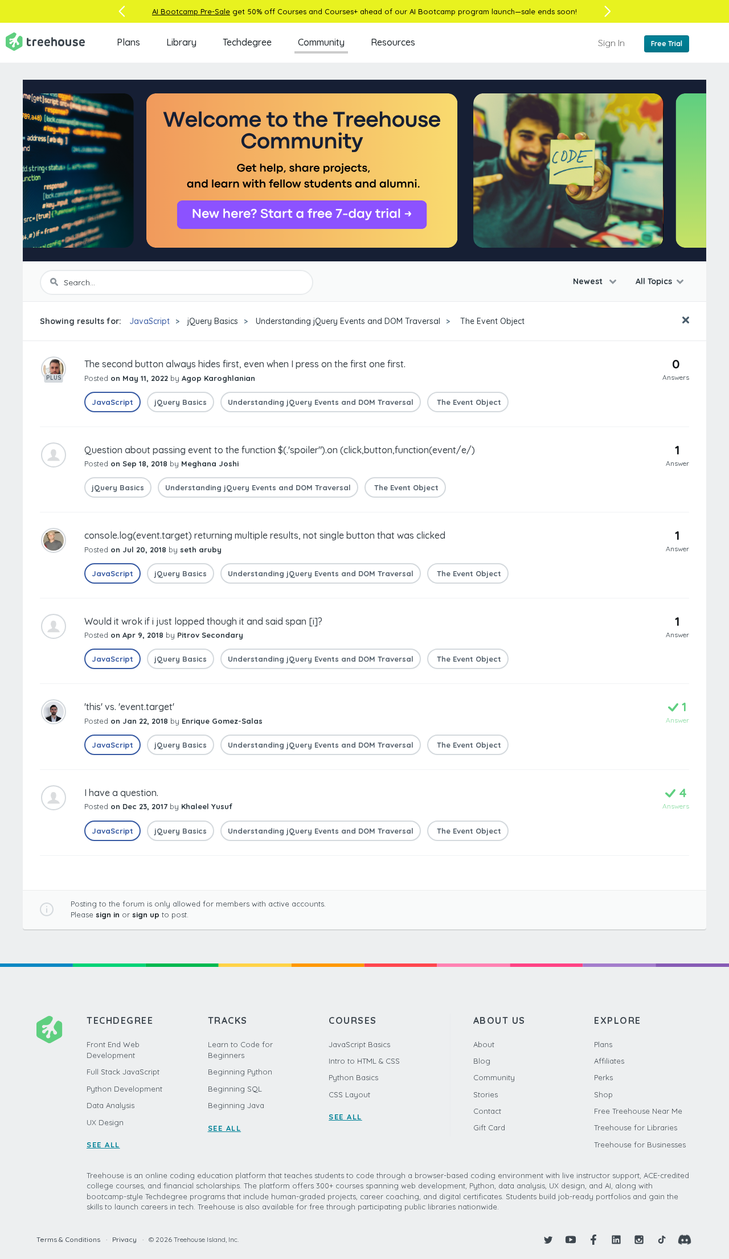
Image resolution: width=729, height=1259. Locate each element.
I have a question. (121, 792)
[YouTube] (571, 1240)
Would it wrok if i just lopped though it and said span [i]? (203, 621)
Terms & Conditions (68, 1239)
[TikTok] (662, 1240)
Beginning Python (240, 1071)
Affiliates (609, 1060)
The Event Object (491, 321)
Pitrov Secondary (210, 634)
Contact (487, 1111)
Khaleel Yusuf (206, 806)
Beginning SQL (235, 1088)
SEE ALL (103, 1144)
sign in (108, 914)
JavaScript (149, 321)
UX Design (105, 1122)
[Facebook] (593, 1240)
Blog (481, 1060)
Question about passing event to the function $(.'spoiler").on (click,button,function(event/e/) (279, 450)
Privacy (124, 1239)
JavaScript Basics (359, 1044)
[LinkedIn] (616, 1240)
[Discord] (685, 1240)
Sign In (611, 42)
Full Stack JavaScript (123, 1071)
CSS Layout (349, 1094)
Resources (393, 42)
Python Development (124, 1088)
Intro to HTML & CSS (364, 1060)
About (483, 1044)
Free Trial (666, 43)
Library (181, 42)
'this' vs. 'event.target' (129, 706)
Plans (128, 42)
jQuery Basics (212, 321)
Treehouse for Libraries (635, 1127)
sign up (145, 914)
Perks (603, 1077)
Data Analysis (110, 1105)
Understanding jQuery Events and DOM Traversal (348, 321)
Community (321, 42)
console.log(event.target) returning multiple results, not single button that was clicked (264, 535)
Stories (485, 1094)
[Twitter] (548, 1240)
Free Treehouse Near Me (638, 1111)
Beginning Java (236, 1105)
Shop (603, 1094)
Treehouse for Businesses (640, 1144)
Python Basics (353, 1077)
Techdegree (247, 42)
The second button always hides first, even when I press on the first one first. (245, 364)
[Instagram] (639, 1240)
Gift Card (489, 1127)
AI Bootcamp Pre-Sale (191, 11)
